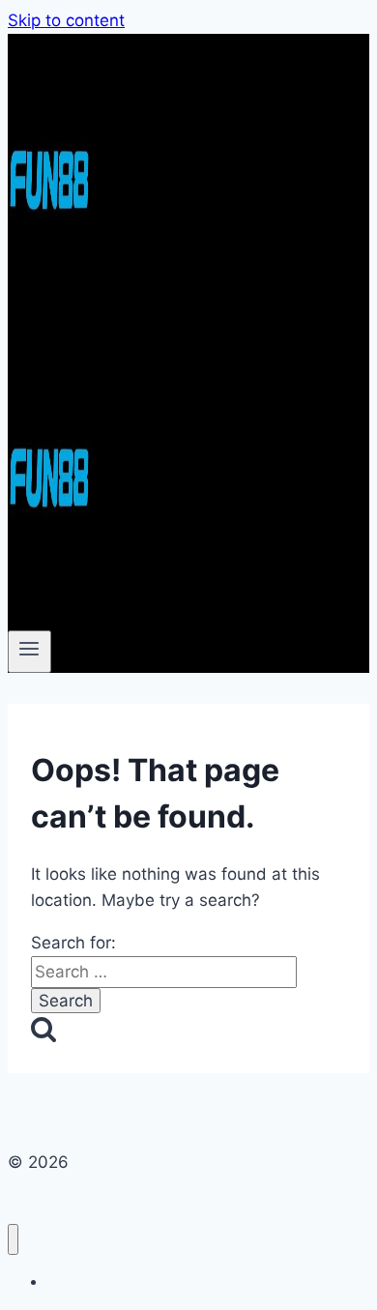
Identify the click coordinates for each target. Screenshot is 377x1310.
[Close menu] (13, 1240)
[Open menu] (29, 651)
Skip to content (66, 20)
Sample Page (88, 1281)
